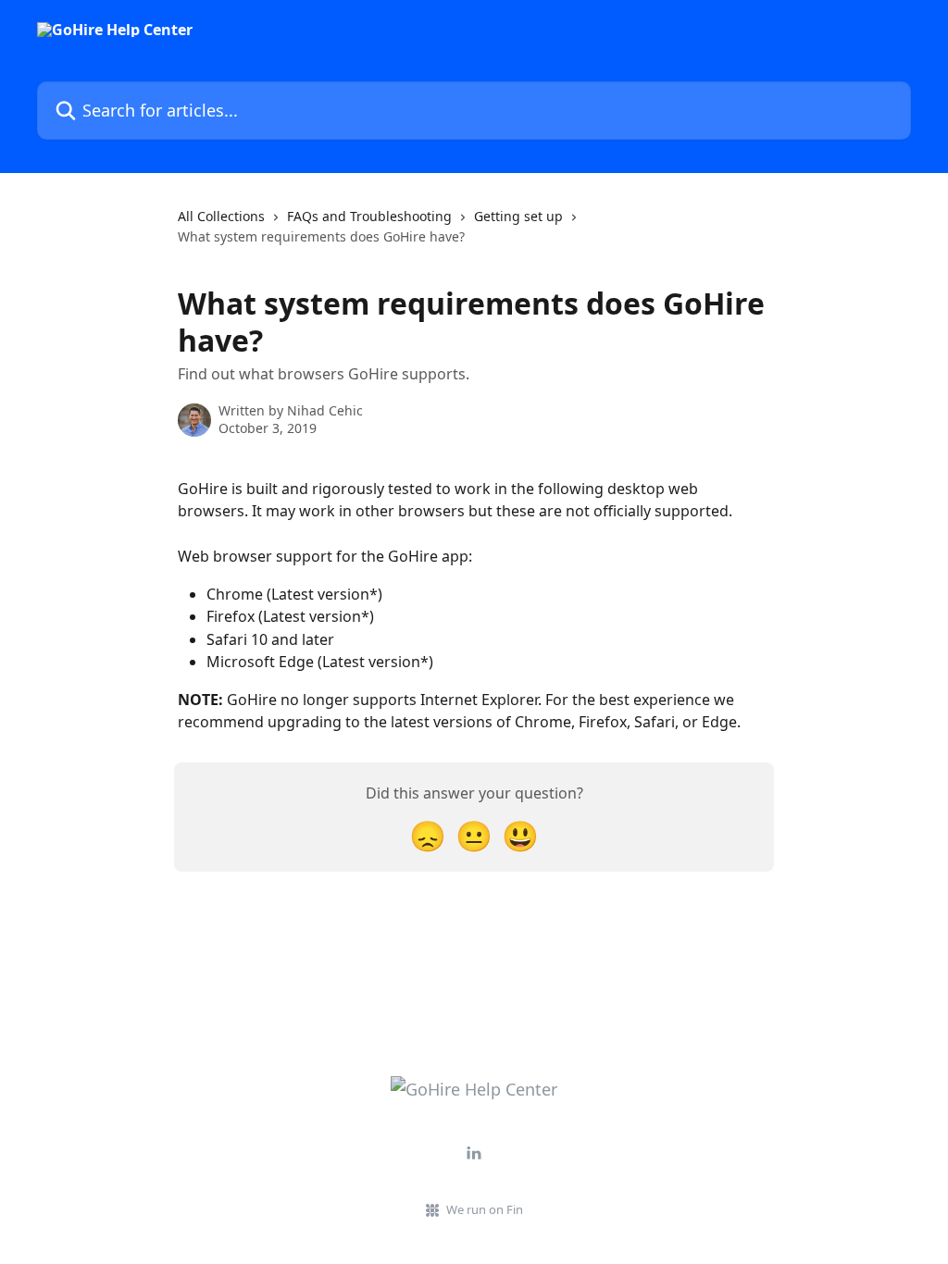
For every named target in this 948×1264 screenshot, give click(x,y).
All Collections (221, 216)
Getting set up (518, 216)
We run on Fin (484, 1209)
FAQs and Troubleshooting (369, 216)
